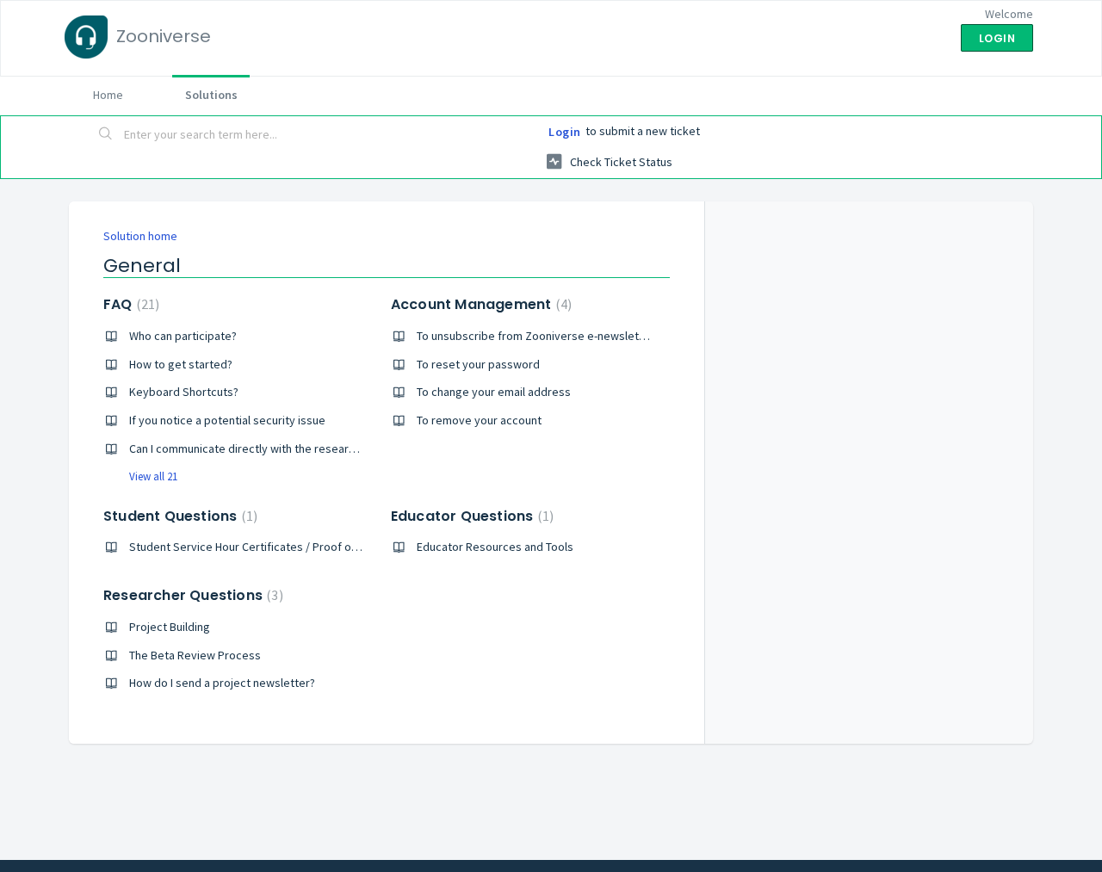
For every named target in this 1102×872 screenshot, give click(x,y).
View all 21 (153, 476)
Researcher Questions (191, 595)
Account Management (479, 304)
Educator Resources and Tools (495, 546)
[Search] (105, 135)
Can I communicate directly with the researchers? (256, 448)
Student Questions (178, 516)
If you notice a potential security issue (227, 420)
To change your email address (494, 391)
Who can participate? (183, 335)
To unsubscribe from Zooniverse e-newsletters (538, 335)
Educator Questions (470, 516)
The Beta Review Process (195, 655)
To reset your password (478, 364)
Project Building (169, 626)
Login (564, 131)
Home (108, 94)
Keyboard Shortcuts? (183, 391)
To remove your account (479, 420)
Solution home (140, 236)
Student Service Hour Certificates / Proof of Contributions (278, 546)
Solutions (211, 94)
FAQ (129, 304)
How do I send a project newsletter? (222, 682)
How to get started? (180, 364)
